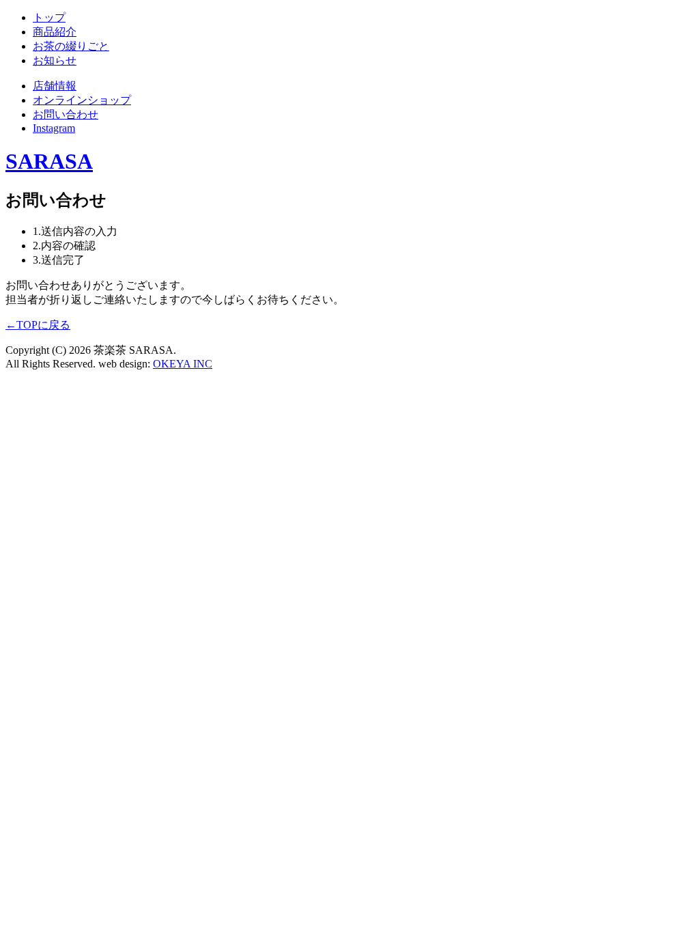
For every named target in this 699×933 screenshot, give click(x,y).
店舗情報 (54, 86)
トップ (49, 17)
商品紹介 (54, 32)
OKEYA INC (182, 364)
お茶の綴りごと (71, 46)
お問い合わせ (65, 114)
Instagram (54, 128)
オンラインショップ (82, 100)
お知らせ (54, 60)
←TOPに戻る (37, 325)
